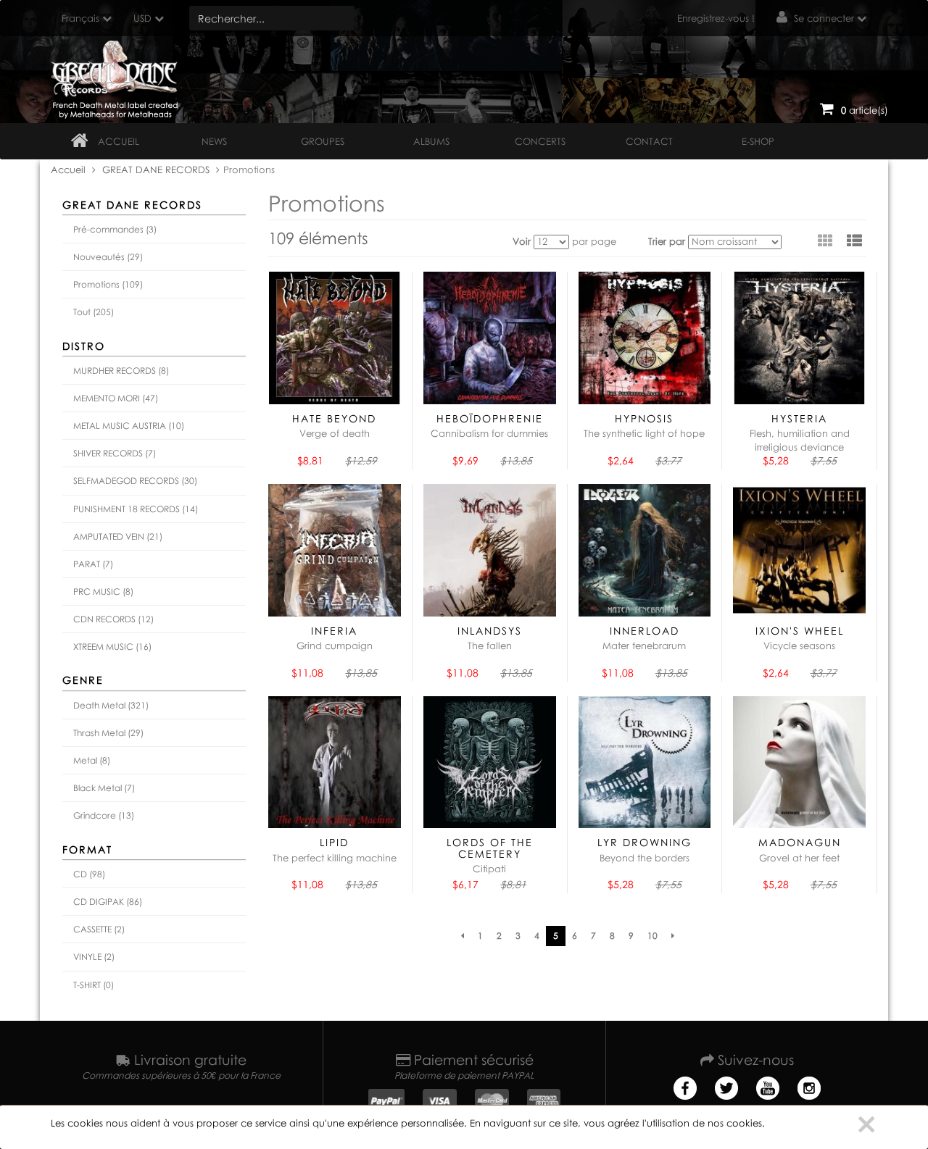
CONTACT (649, 141)
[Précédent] (462, 936)
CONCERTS (540, 141)
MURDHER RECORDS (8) (121, 370)
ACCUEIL (118, 141)
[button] (854, 240)
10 (652, 935)
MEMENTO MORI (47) (115, 398)
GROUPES (322, 141)
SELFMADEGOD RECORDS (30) (135, 480)
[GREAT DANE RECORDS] (117, 76)
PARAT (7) (93, 564)
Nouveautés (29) (108, 256)
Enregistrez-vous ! (716, 18)
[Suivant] (673, 936)
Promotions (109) (108, 284)
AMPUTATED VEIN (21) (117, 536)
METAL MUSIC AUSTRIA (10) (128, 425)
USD (142, 18)
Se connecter (824, 18)
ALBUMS (431, 141)
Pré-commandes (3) (115, 229)
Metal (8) (91, 760)
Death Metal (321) (111, 705)
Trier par (666, 241)
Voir (522, 241)
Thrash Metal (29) (108, 732)
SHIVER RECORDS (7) (114, 453)
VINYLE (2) (94, 956)
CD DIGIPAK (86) (107, 901)
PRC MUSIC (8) (103, 591)
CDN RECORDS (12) (113, 619)
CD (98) (89, 874)
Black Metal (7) (104, 787)
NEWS (214, 141)
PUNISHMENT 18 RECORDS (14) (135, 509)
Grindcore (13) (103, 815)
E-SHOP (758, 141)
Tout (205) (93, 311)
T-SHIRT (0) (93, 984)
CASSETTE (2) (99, 929)
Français (80, 18)
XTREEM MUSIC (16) (112, 646)
